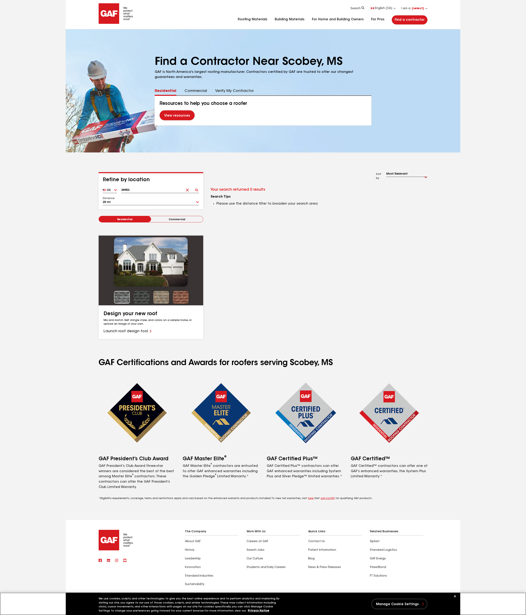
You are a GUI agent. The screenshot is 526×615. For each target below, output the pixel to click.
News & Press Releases (324, 567)
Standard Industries (199, 576)
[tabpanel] (263, 110)
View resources (177, 116)
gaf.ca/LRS (328, 498)
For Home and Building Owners (338, 19)
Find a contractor (409, 20)
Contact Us (316, 541)
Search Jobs (255, 550)
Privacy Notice (258, 610)
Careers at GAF (257, 541)
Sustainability (194, 584)
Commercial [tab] (196, 91)
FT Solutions (378, 576)
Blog (311, 558)
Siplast (375, 541)
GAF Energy (378, 558)
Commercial (177, 219)
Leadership (193, 558)
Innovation (193, 567)
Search (356, 8)
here (311, 498)
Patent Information (322, 550)
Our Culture (255, 558)
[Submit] (196, 188)
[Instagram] (116, 561)
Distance (108, 198)
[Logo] (116, 23)
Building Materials (290, 19)
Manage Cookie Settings (397, 604)
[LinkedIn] (108, 561)
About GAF (193, 541)
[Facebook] (100, 561)
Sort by (378, 176)
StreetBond (378, 567)
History (189, 550)
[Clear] (187, 188)
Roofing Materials (252, 19)
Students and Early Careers (266, 567)
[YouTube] (125, 561)
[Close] (455, 596)
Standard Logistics (383, 550)
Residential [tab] (165, 91)
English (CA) (383, 8)
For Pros (377, 19)
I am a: (412, 8)
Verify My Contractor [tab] (234, 91)
